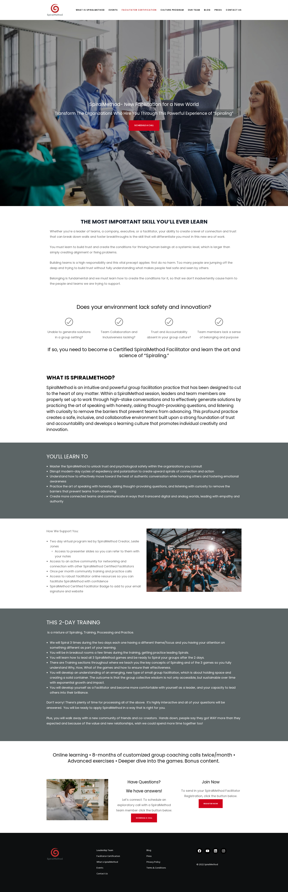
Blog (148, 850)
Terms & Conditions (156, 868)
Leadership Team (104, 850)
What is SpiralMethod (107, 862)
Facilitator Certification (108, 856)
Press (149, 856)
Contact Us (102, 874)
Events (99, 868)
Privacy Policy (153, 862)
